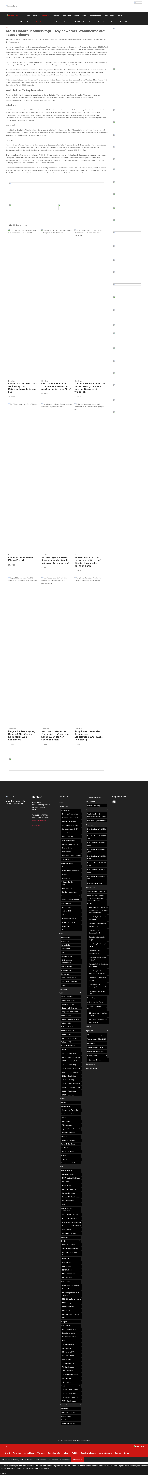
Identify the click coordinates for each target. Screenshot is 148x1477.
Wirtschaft (63, 1405)
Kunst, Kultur (66, 1185)
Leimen (63, 1117)
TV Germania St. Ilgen (70, 1375)
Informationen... (65, 1460)
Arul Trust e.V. (67, 888)
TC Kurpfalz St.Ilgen (69, 1393)
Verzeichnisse (91, 810)
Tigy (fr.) (65, 1159)
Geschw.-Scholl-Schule (70, 818)
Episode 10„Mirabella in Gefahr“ (97, 979)
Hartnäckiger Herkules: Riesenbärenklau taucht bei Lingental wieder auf (55, 560)
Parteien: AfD (66, 1015)
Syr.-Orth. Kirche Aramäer (71, 856)
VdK (63, 1204)
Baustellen (64, 1408)
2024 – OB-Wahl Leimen (71, 1087)
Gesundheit (65, 941)
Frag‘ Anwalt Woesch (95, 883)
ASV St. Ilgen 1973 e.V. (70, 1218)
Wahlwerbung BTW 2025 (96, 1039)
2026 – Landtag (68, 1095)
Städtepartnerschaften (69, 1163)
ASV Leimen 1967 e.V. (70, 1215)
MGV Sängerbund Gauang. (71, 1299)
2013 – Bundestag (69, 1053)
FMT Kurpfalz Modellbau (71, 1178)
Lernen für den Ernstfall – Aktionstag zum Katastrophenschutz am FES (22, 387)
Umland (62, 1099)
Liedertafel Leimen (69, 1289)
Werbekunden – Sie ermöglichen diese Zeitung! (96, 815)
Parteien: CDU (66, 1023)
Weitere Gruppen (67, 907)
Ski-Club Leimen (68, 1356)
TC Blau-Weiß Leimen (70, 1390)
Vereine (56, 16)
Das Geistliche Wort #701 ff (96, 830)
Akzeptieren (77, 1460)
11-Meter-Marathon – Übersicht (95, 1007)
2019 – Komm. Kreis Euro (71, 1068)
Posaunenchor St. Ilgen (70, 1314)
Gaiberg (63, 1102)
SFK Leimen (66, 1318)
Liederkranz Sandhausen (71, 1285)
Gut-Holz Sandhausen (70, 1248)
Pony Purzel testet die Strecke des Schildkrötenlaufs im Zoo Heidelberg (89, 735)
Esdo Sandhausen (68, 1333)
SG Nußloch (66, 1348)
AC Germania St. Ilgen (70, 1329)
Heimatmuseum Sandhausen (67, 961)
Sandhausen (65, 1148)
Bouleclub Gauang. (68, 1174)
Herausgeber (92, 1056)
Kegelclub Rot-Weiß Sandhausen (69, 1253)
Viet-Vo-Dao (66, 1382)
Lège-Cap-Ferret (68, 1151)
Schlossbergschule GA (70, 829)
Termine (36, 16)
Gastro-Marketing (93, 806)
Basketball (64, 1237)
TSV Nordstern (67, 1371)
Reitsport (64, 1322)
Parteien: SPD (66, 1042)
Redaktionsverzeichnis (95, 1051)
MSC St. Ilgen (67, 1278)
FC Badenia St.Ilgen (69, 1337)
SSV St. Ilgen (66, 1359)
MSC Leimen (66, 1266)
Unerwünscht (109, 16)
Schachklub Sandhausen (71, 1197)
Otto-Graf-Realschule (70, 825)
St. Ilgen (63, 1155)
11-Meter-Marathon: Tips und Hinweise (98, 1021)
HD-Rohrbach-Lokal (68, 1114)
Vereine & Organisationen (96, 821)
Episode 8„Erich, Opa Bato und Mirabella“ (98, 965)
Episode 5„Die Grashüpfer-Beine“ (98, 945)
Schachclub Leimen (69, 1193)
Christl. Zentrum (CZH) (70, 844)
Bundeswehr (66, 867)
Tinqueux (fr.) (67, 1125)
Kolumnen (89, 825)
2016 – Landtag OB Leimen (72, 1061)
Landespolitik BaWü (68, 1000)
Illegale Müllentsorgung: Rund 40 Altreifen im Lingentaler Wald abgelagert (22, 735)
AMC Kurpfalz (67, 1262)
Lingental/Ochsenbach (69, 1129)
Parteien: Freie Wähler (69, 1038)
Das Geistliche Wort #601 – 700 (97, 837)
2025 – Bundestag (69, 1091)
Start (28, 16)
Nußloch (64, 1136)
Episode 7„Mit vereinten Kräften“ (97, 958)
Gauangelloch (65, 1106)
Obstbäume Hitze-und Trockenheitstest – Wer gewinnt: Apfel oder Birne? (56, 386)
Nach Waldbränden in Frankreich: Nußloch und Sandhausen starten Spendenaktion (55, 735)
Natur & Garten (66, 966)
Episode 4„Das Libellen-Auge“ (97, 938)
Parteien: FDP (66, 1034)
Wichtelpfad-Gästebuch (96, 891)
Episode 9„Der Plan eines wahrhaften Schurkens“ (98, 972)
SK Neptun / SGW (68, 1352)
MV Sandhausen (68, 1306)
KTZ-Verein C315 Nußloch (71, 1226)
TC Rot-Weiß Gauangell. (71, 1397)
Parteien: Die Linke (67, 1027)
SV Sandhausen (68, 1363)
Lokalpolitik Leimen (67, 1004)
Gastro (119, 16)
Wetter (88, 1026)
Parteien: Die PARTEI (68, 1031)
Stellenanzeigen (91, 1068)
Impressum (36, 825)
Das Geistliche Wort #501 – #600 (97, 844)
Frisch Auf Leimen (68, 1245)
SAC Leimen (66, 1230)
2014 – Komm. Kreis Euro (71, 1057)
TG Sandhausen (68, 1367)
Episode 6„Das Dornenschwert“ (95, 952)
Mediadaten (91, 1043)
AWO (64, 915)
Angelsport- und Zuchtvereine (66, 1209)
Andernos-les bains (69, 1140)
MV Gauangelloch (68, 1303)
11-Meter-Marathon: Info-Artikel (98, 1014)
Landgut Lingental (68, 1133)
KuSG (64, 1341)
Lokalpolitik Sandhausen (69, 1012)
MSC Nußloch (67, 1270)
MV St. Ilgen (66, 1310)
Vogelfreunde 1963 (69, 1233)
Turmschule (66, 833)
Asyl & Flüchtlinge (67, 997)
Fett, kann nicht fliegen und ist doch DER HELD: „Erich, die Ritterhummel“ (98, 910)
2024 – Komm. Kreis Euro (71, 1084)
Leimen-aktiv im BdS (68, 1424)
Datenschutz (90, 1064)
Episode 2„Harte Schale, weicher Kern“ (97, 925)
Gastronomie (90, 801)
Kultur (76, 16)
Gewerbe (64, 1420)
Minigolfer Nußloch (69, 1189)
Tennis (63, 1386)
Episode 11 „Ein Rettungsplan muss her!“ (97, 985)
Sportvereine (65, 1325)
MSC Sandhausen (68, 1274)
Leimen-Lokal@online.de (41, 820)
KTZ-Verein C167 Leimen (71, 1222)
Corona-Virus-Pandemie (71, 900)
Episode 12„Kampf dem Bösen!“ (97, 992)
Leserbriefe (63, 989)
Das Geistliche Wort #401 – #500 (97, 850)
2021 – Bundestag (69, 1076)
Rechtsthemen (66, 970)
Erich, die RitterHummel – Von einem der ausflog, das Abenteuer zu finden (96, 899)
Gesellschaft (66, 16)
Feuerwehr (66, 878)
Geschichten (65, 937)
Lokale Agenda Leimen (70, 930)
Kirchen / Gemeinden (68, 840)
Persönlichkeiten (66, 859)
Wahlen (63, 1049)
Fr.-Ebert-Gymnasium (70, 814)
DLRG (64, 874)
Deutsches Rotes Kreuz (70, 871)
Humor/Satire (65, 945)
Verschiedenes (66, 903)
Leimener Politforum (69, 1008)
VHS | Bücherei (67, 837)
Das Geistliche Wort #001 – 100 (97, 877)
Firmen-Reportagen (68, 1412)
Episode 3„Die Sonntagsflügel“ (94, 931)
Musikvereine (65, 1281)
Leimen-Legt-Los (68, 922)
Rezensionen (65, 974)
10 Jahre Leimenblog (94, 1035)
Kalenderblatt (65, 949)
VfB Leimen (66, 1378)
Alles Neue (46, 16)
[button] (138, 15)
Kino (62, 952)
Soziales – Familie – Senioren (67, 883)
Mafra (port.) (66, 1121)
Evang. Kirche (67, 848)
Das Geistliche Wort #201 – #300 (97, 864)
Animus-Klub (66, 911)
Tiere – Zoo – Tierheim (69, 982)
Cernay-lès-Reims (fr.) (70, 1110)
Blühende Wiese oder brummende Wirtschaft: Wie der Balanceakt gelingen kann (88, 561)
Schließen (3, 1473)
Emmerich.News (95, 1060)
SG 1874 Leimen (68, 1201)
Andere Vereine (66, 1170)
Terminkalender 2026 (93, 797)
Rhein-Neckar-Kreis (68, 1046)
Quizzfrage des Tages (95, 1002)
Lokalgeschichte (66, 956)
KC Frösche (66, 1182)
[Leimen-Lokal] (13, 15)
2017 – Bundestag (69, 1065)
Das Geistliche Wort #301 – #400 (97, 857)
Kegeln (63, 1241)
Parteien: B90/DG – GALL (70, 1019)
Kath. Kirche (66, 852)
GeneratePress (85, 1441)
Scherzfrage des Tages (95, 998)
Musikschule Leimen (69, 821)
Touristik (64, 985)
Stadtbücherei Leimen (68, 978)
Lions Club (66, 926)
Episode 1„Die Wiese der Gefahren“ (98, 918)
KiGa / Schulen (66, 810)
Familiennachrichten (69, 892)
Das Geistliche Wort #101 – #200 (97, 871)
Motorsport (65, 1259)
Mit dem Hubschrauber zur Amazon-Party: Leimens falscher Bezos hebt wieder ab (90, 387)
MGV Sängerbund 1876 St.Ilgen (70, 1294)
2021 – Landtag (68, 1080)
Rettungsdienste (67, 863)
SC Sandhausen (68, 1344)
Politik (83, 16)
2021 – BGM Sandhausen (71, 1072)
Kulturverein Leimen (69, 919)
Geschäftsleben (95, 16)
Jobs (126, 16)
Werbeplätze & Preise (95, 1047)
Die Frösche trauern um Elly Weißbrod (21, 558)
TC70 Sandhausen (69, 1401)
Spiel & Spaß (90, 887)
